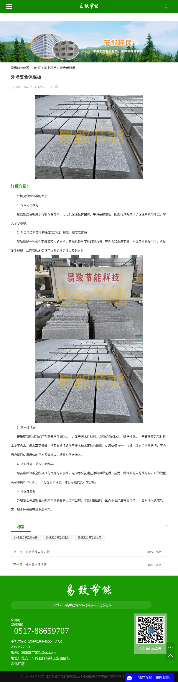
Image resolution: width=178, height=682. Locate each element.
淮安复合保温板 (36, 564)
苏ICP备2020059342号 (111, 676)
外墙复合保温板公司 (89, 537)
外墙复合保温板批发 (57, 537)
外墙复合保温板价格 (26, 537)
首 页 (37, 68)
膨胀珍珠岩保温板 (37, 552)
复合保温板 (67, 68)
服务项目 (50, 68)
